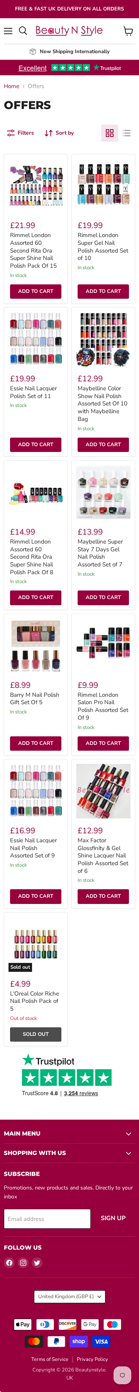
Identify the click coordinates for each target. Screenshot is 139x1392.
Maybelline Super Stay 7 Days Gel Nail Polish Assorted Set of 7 (100, 553)
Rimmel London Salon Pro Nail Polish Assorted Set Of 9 (103, 706)
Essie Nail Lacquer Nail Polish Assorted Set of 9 (33, 847)
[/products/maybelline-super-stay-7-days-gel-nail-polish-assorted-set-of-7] (103, 492)
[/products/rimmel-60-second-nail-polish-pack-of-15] (35, 186)
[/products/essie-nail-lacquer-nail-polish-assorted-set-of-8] (35, 791)
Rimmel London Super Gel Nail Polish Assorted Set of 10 (103, 246)
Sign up (113, 1218)
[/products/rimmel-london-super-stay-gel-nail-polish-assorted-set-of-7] (103, 186)
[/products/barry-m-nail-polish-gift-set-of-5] (35, 645)
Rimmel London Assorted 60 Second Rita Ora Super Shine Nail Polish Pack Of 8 (31, 557)
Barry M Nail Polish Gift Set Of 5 (34, 698)
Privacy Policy (92, 1359)
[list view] (126, 133)
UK (69, 1378)
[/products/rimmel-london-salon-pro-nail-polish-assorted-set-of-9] (103, 645)
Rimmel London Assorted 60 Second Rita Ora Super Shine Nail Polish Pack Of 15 (33, 250)
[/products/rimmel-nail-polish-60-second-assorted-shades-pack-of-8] (35, 492)
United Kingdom (66, 1296)
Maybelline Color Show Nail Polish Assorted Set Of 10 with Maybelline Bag (102, 403)
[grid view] (109, 133)
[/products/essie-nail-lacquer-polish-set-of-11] (35, 339)
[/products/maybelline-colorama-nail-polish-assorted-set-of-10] (103, 339)
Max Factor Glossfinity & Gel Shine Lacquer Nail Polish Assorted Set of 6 (103, 855)
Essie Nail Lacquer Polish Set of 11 (33, 392)
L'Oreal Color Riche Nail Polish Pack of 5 (34, 1001)
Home (11, 86)
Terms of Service (49, 1359)
